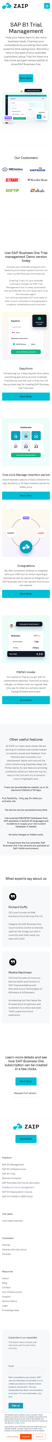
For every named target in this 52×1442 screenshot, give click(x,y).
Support (6, 1296)
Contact (6, 1287)
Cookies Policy (19, 1423)
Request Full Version (25, 1093)
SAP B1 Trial (8, 1173)
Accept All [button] (25, 1436)
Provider (6, 1254)
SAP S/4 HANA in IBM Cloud (17, 1196)
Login (5, 1305)
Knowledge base (10, 1310)
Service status (9, 1301)
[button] (47, 6)
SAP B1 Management (13, 1164)
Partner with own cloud (14, 1249)
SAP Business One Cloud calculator (21, 1183)
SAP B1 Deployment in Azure (17, 1192)
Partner (6, 1245)
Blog (4, 1283)
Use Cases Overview (12, 1221)
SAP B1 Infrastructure (14, 1169)
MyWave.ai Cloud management (18, 1187)
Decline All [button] (39, 1436)
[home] (15, 6)
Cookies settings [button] (12, 1436)
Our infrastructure (12, 1292)
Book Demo (26, 78)
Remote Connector (11, 1178)
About (5, 1278)
